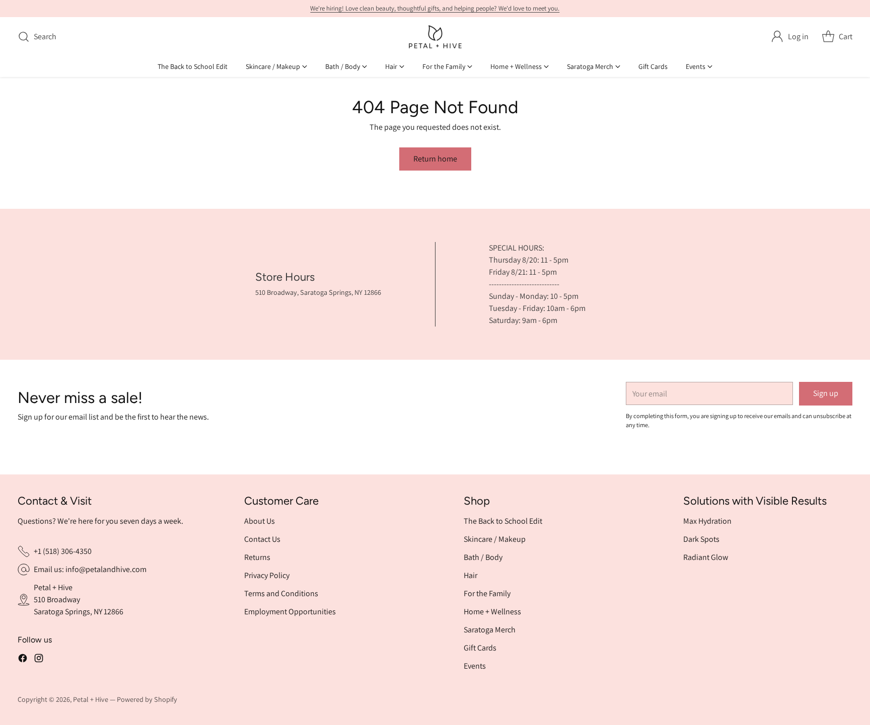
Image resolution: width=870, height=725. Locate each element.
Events (475, 666)
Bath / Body (483, 557)
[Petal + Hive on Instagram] (39, 658)
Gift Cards (480, 647)
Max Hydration (707, 521)
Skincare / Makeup (495, 539)
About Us (259, 521)
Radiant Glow (705, 557)
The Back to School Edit (503, 521)
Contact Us (262, 539)
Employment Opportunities (290, 611)
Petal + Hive (90, 699)
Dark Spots (701, 539)
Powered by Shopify (147, 699)
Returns (257, 557)
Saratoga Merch (490, 629)
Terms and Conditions (281, 593)
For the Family (487, 593)
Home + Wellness (492, 611)
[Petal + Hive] (435, 36)
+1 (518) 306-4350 (63, 551)
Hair (470, 575)
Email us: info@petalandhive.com (90, 569)
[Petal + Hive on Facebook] (23, 658)
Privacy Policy (266, 575)
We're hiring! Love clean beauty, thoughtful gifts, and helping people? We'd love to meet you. (434, 8)
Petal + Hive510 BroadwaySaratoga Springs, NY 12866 (78, 599)
